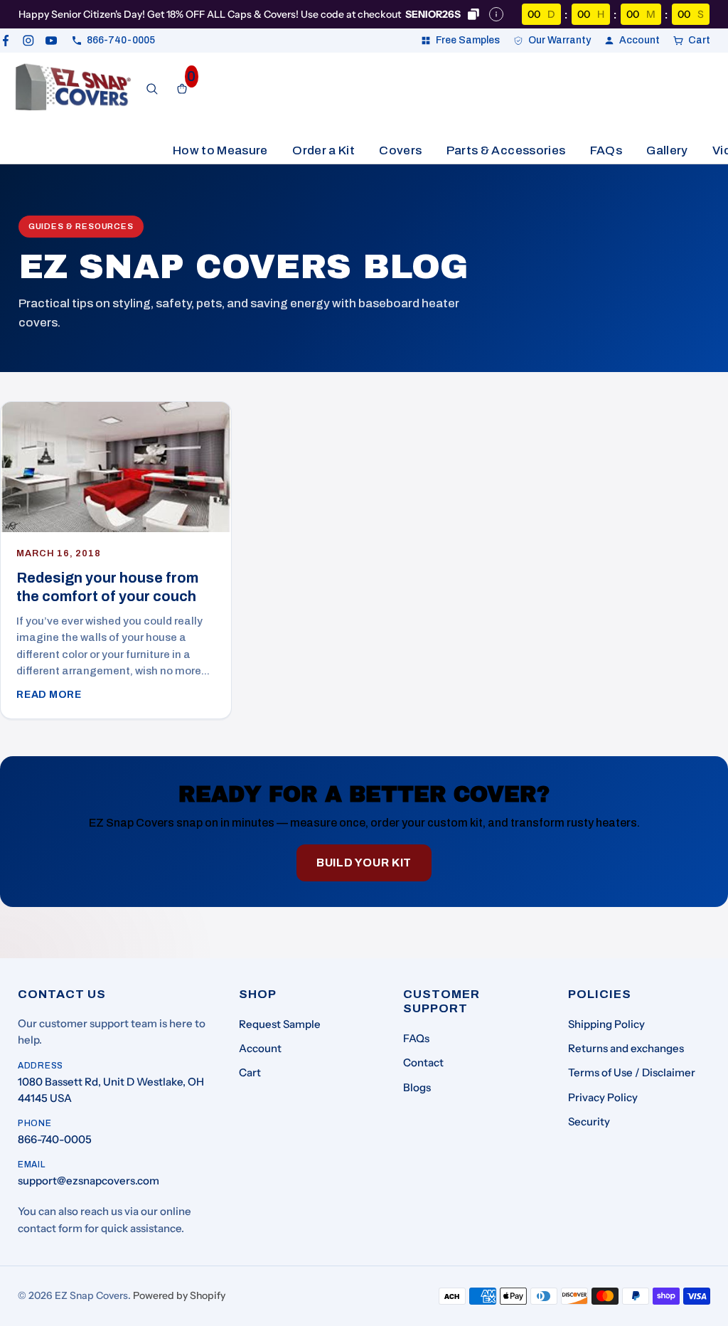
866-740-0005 (55, 1139)
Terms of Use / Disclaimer (631, 1072)
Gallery (666, 150)
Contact (423, 1062)
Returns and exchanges (626, 1048)
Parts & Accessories (505, 150)
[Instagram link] (28, 40)
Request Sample (280, 1024)
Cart (250, 1072)
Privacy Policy (603, 1097)
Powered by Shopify (179, 1295)
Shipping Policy (606, 1024)
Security (589, 1121)
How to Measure (220, 150)
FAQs (606, 150)
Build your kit (364, 862)
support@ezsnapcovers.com (88, 1180)
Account (260, 1048)
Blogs (417, 1087)
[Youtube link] (51, 40)
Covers (400, 150)
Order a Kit (323, 150)
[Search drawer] (152, 88)
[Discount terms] (496, 14)
